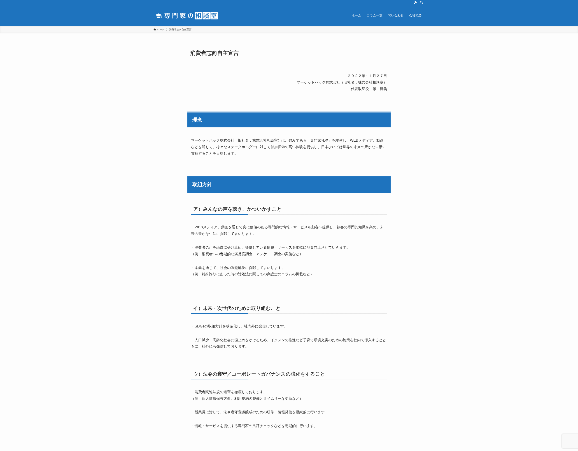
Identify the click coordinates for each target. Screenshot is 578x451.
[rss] (416, 2)
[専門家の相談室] (191, 15)
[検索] (421, 2)
